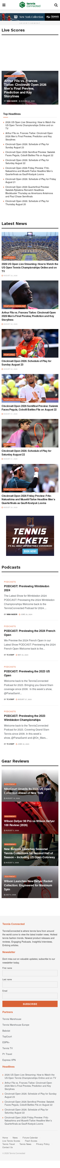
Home (5, 1137)
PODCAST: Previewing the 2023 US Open (27, 673)
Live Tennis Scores (11, 1140)
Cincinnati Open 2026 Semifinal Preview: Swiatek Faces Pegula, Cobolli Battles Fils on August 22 (30, 153)
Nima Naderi (12, 101)
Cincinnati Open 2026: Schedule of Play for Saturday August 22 (27, 161)
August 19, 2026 (12, 798)
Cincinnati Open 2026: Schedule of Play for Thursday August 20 (27, 202)
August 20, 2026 (10, 507)
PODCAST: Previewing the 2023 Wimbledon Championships (24, 718)
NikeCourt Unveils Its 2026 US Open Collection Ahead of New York (27, 791)
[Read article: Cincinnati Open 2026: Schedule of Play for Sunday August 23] (30, 343)
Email (4, 990)
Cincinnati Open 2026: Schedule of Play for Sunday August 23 (27, 146)
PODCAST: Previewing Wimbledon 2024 (26, 588)
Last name (7, 979)
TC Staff (10, 655)
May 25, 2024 (22, 655)
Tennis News (25, 1144)
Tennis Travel (8, 1144)
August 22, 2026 (27, 101)
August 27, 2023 (24, 699)
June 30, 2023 (23, 744)
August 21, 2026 (10, 414)
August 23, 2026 (10, 275)
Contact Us (7, 1147)
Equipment (10, 784)
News (15, 1137)
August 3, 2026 (12, 830)
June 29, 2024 (26, 614)
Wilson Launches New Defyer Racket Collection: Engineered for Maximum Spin (28, 885)
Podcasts (10, 582)
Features (9, 257)
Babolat (6, 1030)
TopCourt (7, 1036)
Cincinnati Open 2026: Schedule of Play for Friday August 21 (30, 180)
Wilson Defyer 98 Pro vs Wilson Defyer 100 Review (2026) (29, 823)
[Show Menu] (3, 5)
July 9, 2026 (10, 895)
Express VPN (9, 1059)
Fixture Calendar (30, 1137)
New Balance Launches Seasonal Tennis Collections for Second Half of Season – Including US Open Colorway (29, 853)
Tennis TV (7, 1048)
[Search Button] (56, 5)
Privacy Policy (43, 1144)
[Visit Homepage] (30, 5)
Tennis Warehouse (11, 1019)
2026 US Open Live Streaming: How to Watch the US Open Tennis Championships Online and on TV (30, 125)
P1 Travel (7, 1054)
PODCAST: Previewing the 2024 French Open (29, 633)
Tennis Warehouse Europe (15, 1024)
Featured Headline (14, 76)
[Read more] (52, 613)
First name (7, 968)
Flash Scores (31, 1140)
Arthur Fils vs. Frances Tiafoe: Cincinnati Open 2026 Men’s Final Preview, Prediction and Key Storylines (25, 88)
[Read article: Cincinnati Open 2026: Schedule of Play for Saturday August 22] (30, 433)
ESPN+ (6, 1042)
